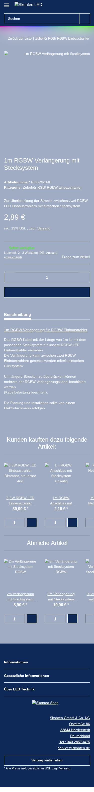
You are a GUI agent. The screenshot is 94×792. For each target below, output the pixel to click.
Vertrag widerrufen (47, 760)
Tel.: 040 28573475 (74, 742)
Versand (43, 228)
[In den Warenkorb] (47, 292)
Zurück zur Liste (20, 38)
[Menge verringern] (9, 277)
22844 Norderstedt (75, 730)
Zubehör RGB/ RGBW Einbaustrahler (52, 187)
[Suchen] (84, 18)
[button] (77, 6)
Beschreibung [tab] (17, 314)
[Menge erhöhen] (84, 277)
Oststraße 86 (79, 724)
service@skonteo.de (74, 748)
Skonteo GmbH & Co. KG (70, 718)
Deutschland (80, 736)
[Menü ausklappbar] (6, 3)
